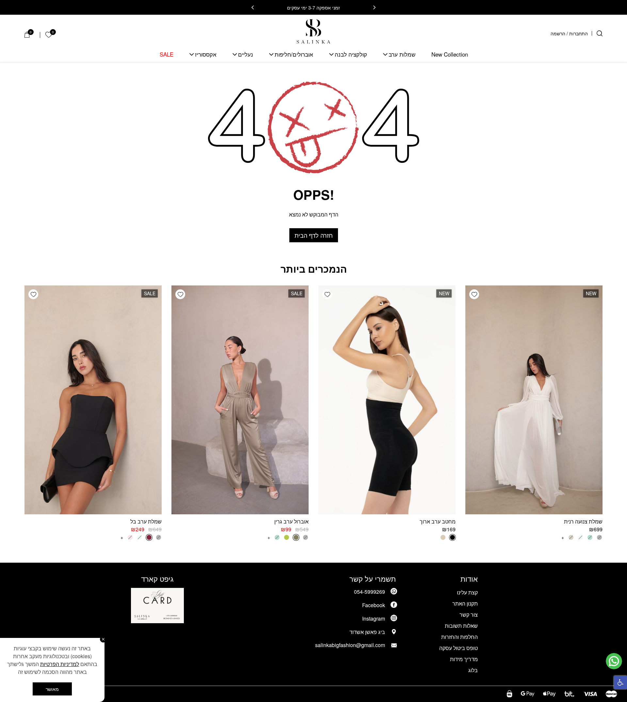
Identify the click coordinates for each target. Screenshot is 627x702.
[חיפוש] (600, 33)
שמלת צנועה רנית (583, 521)
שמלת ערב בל (146, 521)
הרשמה (558, 33)
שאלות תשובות (461, 625)
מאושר (52, 689)
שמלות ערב (402, 54)
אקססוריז (206, 54)
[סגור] (103, 639)
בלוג (473, 670)
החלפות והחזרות (459, 637)
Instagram (373, 618)
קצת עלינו (467, 592)
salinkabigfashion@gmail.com (350, 645)
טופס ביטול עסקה (458, 648)
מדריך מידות (464, 659)
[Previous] (374, 7)
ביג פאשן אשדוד (367, 632)
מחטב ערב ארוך (438, 521)
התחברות (578, 33)
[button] (620, 682)
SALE (166, 54)
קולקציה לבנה (351, 54)
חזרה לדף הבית (314, 235)
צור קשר (468, 614)
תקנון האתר (465, 603)
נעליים (245, 54)
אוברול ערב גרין (291, 521)
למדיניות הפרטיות (59, 664)
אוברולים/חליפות (294, 54)
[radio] (452, 537)
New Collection (449, 54)
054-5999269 (369, 591)
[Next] (252, 7)
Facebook (373, 605)
